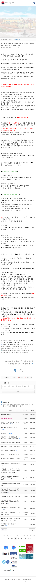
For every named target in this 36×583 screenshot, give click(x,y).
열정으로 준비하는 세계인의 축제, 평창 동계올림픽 (10, 484)
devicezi (25, 524)
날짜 (32, 410)
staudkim (25, 464)
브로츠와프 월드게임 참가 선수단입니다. (10, 446)
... (10, 535)
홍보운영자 (25, 414)
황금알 (25, 442)
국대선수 (25, 446)
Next (29, 538)
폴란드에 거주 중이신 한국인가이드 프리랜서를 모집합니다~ (10, 422)
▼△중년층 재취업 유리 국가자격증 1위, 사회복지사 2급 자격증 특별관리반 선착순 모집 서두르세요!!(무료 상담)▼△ (10, 470)
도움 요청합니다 (5, 433)
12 (30, 535)
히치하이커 (25, 454)
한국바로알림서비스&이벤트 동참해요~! (10, 458)
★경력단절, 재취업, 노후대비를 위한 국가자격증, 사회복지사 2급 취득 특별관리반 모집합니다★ (17, 44)
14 (5, 538)
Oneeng (25, 433)
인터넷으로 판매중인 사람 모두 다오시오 (10, 442)
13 (34, 535)
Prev (3, 535)
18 (18, 538)
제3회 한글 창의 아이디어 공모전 (8, 450)
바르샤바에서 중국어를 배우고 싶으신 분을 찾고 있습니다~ (10, 513)
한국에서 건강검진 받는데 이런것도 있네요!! (10, 508)
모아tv (25, 428)
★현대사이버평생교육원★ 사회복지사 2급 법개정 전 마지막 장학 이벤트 (10, 519)
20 (25, 538)
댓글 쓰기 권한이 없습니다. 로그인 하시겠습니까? (16, 386)
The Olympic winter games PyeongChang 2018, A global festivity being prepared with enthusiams (10, 478)
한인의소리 (9, 39)
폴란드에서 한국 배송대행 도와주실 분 (10, 454)
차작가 (25, 437)
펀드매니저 (25, 496)
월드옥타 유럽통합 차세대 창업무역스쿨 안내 (10, 464)
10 (24, 535)
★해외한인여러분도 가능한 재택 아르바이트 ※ (10, 524)
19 (21, 538)
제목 (10, 410)
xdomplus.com (32, 581)
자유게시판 (6, 402)
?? (34, 3)
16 (11, 538)
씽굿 (25, 450)
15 (8, 538)
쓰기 (32, 530)
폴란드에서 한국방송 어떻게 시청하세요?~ (10, 428)
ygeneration (25, 478)
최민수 (3, 47)
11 (27, 535)
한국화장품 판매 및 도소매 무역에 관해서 (10, 496)
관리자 (25, 418)
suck (25, 508)
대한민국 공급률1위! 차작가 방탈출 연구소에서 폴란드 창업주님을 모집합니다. (10, 437)
